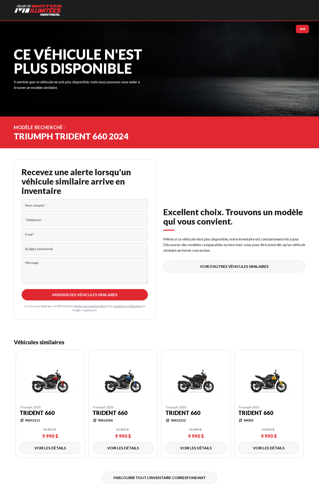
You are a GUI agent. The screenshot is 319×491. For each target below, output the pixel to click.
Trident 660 (37, 413)
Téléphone (34, 220)
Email (30, 234)
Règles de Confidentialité (89, 306)
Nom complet (36, 205)
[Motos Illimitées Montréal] (38, 10)
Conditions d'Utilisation (127, 306)
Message (32, 263)
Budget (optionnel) (39, 249)
